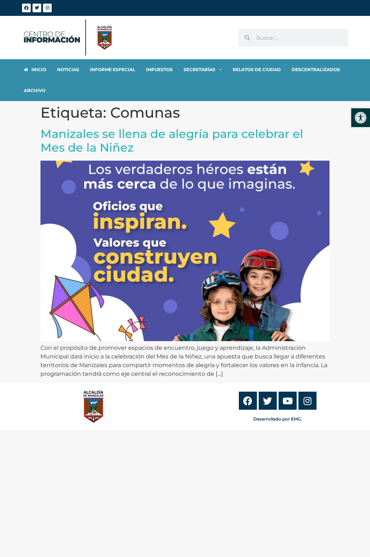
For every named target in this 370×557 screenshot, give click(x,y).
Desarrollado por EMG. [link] (277, 419)
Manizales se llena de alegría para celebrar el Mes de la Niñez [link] (171, 141)
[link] (360, 117)
